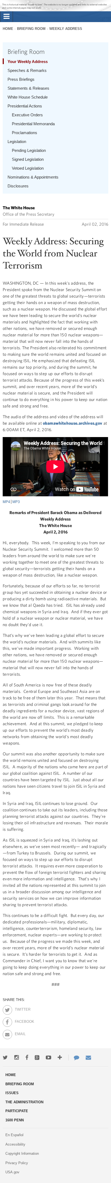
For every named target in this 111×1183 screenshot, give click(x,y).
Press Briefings (21, 79)
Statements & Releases (28, 88)
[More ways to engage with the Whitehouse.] (60, 1057)
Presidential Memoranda (33, 123)
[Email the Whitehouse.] (88, 1057)
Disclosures (18, 186)
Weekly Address (65, 29)
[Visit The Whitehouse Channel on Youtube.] (48, 1057)
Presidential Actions (25, 106)
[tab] (6, 16)
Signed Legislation (28, 159)
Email (19, 1033)
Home (8, 29)
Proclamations (24, 132)
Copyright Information (22, 1153)
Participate (16, 1111)
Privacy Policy (16, 1163)
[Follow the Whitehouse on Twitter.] (5, 1057)
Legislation (17, 141)
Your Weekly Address (28, 61)
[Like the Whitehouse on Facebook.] (26, 1057)
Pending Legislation (29, 150)
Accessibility (15, 1144)
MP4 (6, 502)
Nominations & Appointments (33, 177)
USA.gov (12, 1172)
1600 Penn (14, 1120)
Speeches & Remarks (27, 70)
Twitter (19, 1008)
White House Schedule (28, 97)
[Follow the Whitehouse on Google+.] (37, 1057)
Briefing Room (31, 29)
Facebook (19, 1021)
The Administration (24, 1102)
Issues (12, 1093)
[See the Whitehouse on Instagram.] (16, 1057)
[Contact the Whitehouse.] (73, 1057)
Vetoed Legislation (28, 168)
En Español (14, 1135)
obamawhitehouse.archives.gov (72, 423)
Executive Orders (27, 115)
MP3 (16, 502)
